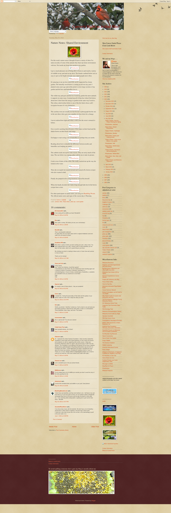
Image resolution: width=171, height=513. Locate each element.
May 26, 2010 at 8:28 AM (61, 237)
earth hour (105, 206)
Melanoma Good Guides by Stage (111, 313)
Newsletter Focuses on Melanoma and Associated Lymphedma (111, 330)
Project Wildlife (106, 340)
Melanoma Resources (108, 262)
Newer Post (53, 427)
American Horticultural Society (110, 347)
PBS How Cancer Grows (108, 318)
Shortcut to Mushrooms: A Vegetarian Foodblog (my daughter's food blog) (112, 352)
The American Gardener (108, 342)
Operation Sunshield (107, 316)
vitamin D (104, 252)
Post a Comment (57, 419)
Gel (56, 305)
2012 (105, 94)
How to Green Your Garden (109, 338)
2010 (105, 99)
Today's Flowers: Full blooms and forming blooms (112, 150)
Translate (61, 33)
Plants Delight (106, 349)
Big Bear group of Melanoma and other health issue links (110, 269)
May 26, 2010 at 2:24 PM (61, 279)
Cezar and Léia (59, 263)
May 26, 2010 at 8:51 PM (61, 288)
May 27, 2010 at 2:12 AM (61, 312)
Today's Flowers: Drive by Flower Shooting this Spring (113, 121)
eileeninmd (58, 381)
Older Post (95, 427)
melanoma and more (107, 225)
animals (57, 201)
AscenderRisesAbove (61, 406)
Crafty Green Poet (60, 327)
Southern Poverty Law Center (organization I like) (110, 360)
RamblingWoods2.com (61, 391)
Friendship (105, 218)
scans (104, 243)
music (104, 227)
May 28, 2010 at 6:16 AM (61, 385)
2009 (105, 175)
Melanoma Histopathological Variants (111, 311)
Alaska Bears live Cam (108, 357)
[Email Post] (69, 199)
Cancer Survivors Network (109, 290)
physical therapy (106, 240)
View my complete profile (108, 79)
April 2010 (108, 164)
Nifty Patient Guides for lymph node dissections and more (111, 296)
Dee (56, 220)
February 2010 (109, 169)
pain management (107, 231)
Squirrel (57, 284)
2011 (105, 96)
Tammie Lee (58, 360)
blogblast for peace (107, 202)
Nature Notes (66, 201)
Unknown (57, 336)
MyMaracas (58, 370)
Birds (61, 201)
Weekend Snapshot (107, 370)
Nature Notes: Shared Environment (110, 127)
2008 (105, 177)
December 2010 (110, 101)
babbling (104, 195)
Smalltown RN (59, 242)
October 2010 (109, 106)
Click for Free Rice (107, 284)
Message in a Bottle (107, 363)
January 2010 (109, 172)
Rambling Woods (89, 193)
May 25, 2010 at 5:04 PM (61, 215)
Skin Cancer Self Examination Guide (111, 48)
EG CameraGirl (59, 211)
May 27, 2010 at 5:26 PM (61, 355)
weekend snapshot (107, 254)
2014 (105, 89)
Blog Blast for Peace (107, 366)
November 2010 (110, 103)
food (103, 215)
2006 (105, 182)
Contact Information (107, 53)
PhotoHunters (105, 368)
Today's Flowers (106, 250)
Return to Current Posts (108, 450)
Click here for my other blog (109, 38)
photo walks (105, 236)
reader (104, 401)
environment (105, 209)
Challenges (105, 204)
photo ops (73, 201)
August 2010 (109, 111)
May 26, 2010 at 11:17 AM (61, 258)
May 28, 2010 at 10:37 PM (61, 401)
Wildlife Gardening (107, 345)
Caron (56, 293)
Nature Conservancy (107, 336)
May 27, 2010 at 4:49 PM (61, 331)
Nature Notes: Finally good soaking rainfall (112, 136)
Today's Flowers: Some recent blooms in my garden (113, 140)
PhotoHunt (105, 238)
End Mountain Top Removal (109, 333)
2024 (105, 86)
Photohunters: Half (110, 143)
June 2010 (108, 116)
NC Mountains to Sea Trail (109, 355)
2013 (105, 91)
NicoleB (57, 230)
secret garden (79, 201)
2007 (105, 180)
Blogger (93, 500)
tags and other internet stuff (109, 247)
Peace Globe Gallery (107, 281)
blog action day (106, 200)
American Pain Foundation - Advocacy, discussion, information (111, 327)
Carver (115, 61)
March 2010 (109, 167)
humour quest (105, 220)
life (103, 222)
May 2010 (108, 118)
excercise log (105, 213)
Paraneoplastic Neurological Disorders (112, 320)
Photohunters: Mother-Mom (112, 153)
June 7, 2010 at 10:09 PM (61, 416)
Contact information (107, 448)
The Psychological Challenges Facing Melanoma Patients (112, 300)
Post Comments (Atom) (62, 430)
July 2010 (108, 113)
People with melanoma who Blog (110, 279)
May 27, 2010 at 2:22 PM (61, 322)
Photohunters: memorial (111, 124)
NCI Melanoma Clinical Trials (109, 303)
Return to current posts (54, 461)
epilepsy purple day (107, 211)
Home (74, 427)
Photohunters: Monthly (111, 133)
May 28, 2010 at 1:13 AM (61, 376)
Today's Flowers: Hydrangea (112, 130)
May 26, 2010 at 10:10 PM (61, 299)
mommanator (58, 317)
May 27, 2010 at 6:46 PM (61, 365)
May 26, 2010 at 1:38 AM (61, 224)
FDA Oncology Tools (107, 309)
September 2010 (110, 108)
